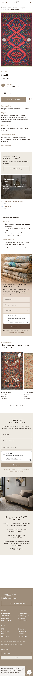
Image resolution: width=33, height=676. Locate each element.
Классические (5, 613)
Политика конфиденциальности (11, 644)
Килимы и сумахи (13, 8)
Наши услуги (22, 631)
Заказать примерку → (16, 169)
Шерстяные (5, 618)
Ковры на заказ (23, 636)
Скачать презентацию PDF (16, 603)
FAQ (2, 629)
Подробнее (8, 674)
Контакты (21, 634)
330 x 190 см (7, 93)
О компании (5, 631)
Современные (22, 613)
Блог (2, 634)
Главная (3, 8)
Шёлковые (21, 618)
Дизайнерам (22, 629)
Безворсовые (23, 8)
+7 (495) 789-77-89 (16, 549)
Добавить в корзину (13, 99)
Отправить (16, 465)
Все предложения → (16, 405)
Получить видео (16, 327)
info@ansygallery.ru (9, 598)
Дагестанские (5, 9)
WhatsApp (9, 310)
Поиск (16, 658)
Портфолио (5, 636)
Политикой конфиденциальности (17, 332)
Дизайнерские (6, 616)
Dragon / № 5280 (6, 392)
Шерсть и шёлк (6, 620)
